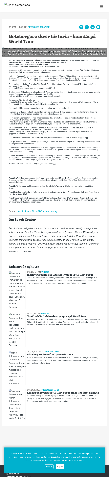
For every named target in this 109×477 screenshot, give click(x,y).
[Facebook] (87, 27)
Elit (33, 211)
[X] (81, 27)
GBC (40, 211)
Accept (49, 466)
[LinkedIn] (92, 27)
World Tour (24, 211)
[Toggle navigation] (101, 6)
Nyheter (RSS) (12, 473)
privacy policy (78, 460)
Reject (60, 466)
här (54, 164)
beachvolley (51, 211)
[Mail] (98, 27)
